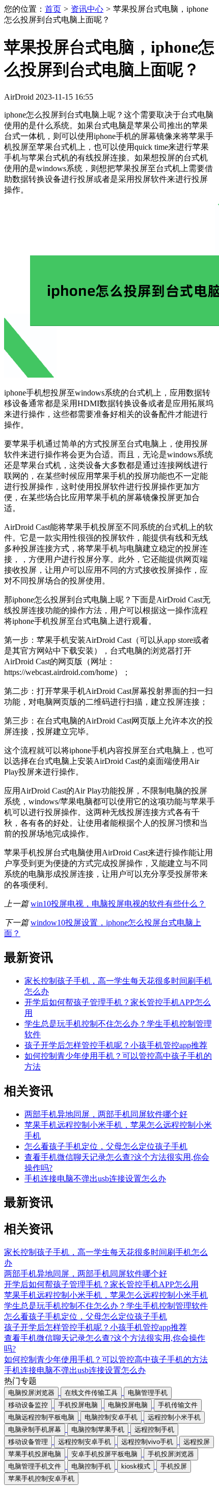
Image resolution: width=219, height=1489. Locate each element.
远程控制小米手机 (174, 1417)
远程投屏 (196, 1442)
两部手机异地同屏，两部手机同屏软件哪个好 (105, 1114)
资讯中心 (87, 9)
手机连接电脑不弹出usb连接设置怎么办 (95, 1178)
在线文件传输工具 (91, 1393)
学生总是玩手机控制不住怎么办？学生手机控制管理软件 (106, 1305)
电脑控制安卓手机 (111, 1417)
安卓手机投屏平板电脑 (104, 1454)
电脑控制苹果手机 (97, 1429)
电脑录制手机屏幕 (34, 1429)
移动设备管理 (28, 1442)
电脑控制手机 (91, 1466)
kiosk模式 (135, 1466)
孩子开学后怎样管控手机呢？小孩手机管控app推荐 (115, 1045)
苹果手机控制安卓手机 (41, 1478)
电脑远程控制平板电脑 (41, 1417)
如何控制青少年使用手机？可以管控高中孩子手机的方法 (106, 1359)
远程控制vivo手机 (147, 1442)
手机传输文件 (178, 1405)
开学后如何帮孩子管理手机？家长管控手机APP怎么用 (101, 1284)
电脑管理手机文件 (34, 1466)
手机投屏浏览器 (171, 1454)
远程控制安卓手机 (84, 1442)
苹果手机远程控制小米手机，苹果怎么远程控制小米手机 (106, 1295)
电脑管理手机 (148, 1393)
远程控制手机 (154, 1429)
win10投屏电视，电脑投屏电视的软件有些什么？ (118, 903)
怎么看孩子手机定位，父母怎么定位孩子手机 (105, 1146)
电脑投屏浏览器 (31, 1393)
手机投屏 (173, 1466)
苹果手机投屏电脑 (34, 1454)
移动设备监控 (28, 1405)
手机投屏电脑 (78, 1405)
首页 (53, 9)
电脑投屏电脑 (128, 1405)
